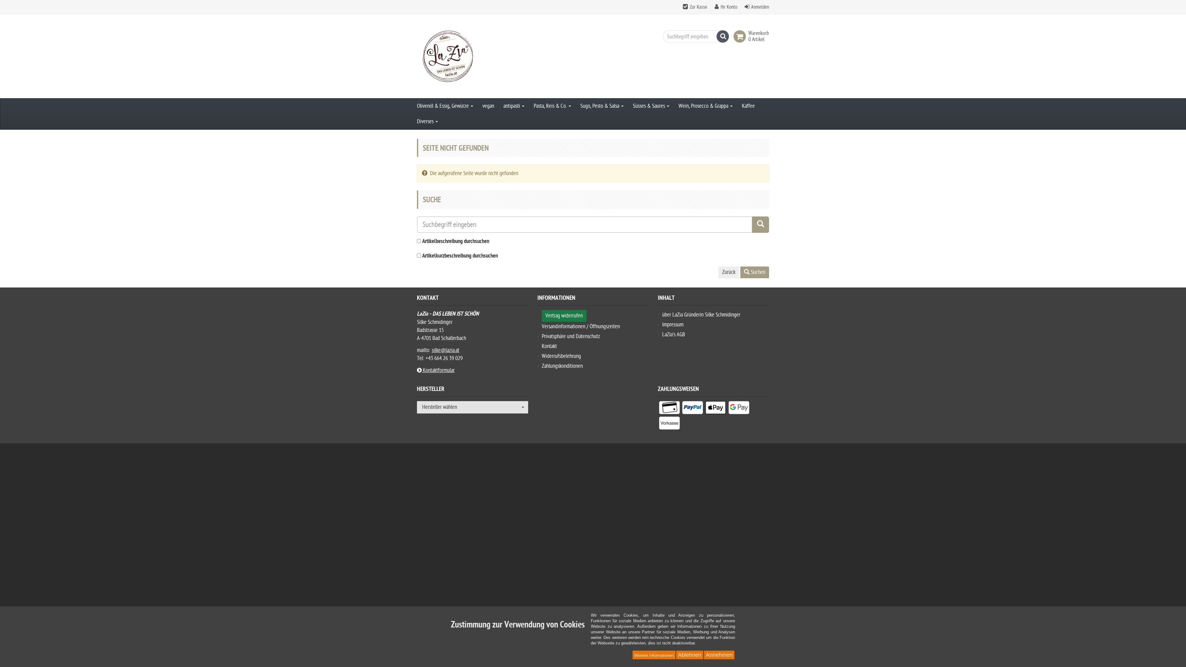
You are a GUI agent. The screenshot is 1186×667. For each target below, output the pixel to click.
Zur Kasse (698, 7)
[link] (741, 36)
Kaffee (748, 106)
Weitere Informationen (654, 655)
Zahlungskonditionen (562, 366)
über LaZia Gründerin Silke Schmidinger (701, 315)
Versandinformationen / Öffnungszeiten (581, 326)
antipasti (512, 106)
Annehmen (719, 655)
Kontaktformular (438, 370)
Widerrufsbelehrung (561, 356)
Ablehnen (689, 655)
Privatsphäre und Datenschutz (571, 336)
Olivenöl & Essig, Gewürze (443, 106)
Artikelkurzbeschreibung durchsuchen (460, 256)
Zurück (728, 272)
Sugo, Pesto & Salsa (600, 106)
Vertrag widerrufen (564, 316)
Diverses (426, 121)
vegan (488, 106)
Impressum (672, 324)
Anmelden (760, 7)
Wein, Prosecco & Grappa (704, 106)
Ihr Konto (729, 7)
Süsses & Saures (649, 106)
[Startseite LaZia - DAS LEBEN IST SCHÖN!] (472, 56)
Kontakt (549, 346)
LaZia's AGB (673, 334)
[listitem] (669, 409)
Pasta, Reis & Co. (551, 106)
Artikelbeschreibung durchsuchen (455, 241)
